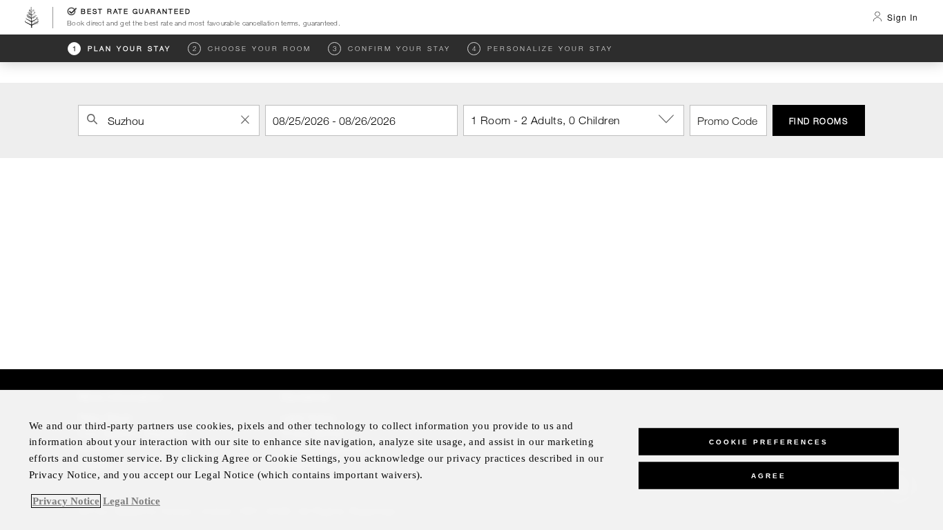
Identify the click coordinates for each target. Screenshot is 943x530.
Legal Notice (131, 501)
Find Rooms (818, 120)
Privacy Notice (65, 501)
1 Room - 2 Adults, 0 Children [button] (546, 120)
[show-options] (667, 119)
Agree (768, 475)
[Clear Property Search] (245, 119)
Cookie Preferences (768, 441)
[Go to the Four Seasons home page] (32, 17)
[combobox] (169, 120)
